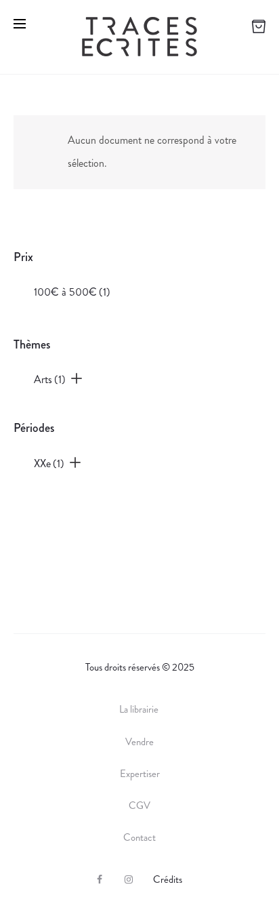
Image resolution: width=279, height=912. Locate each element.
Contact (139, 837)
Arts (50, 379)
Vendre (139, 741)
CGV (139, 805)
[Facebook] (99, 879)
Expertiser (140, 773)
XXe (49, 463)
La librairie (139, 709)
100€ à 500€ (72, 292)
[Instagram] (129, 879)
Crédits (167, 879)
